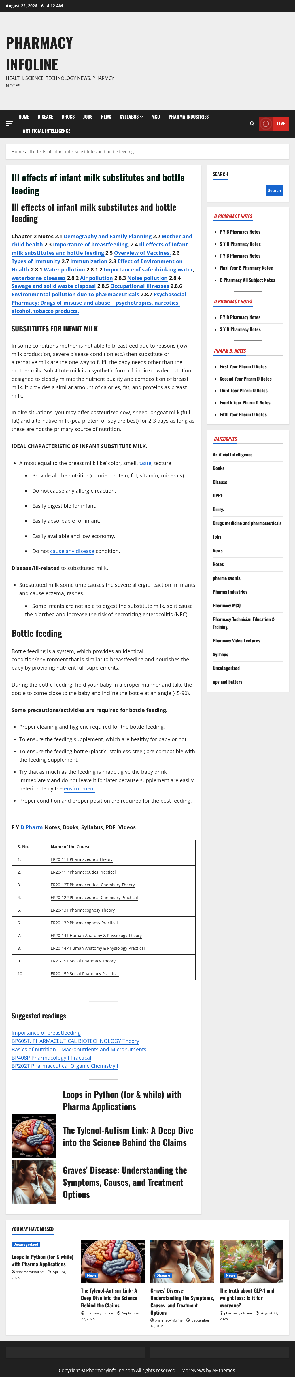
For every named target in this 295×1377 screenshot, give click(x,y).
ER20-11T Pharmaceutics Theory (82, 859)
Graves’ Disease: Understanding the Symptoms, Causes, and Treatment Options (125, 1182)
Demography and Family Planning (108, 236)
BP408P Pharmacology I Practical (51, 1057)
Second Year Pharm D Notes (246, 378)
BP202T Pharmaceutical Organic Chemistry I (65, 1065)
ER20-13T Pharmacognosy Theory (83, 910)
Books (218, 467)
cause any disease (72, 551)
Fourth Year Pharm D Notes (245, 402)
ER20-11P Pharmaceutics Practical (83, 872)
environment (79, 788)
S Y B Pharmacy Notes (240, 243)
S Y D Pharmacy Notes (240, 329)
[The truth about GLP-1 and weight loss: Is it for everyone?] (251, 1261)
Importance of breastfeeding (90, 244)
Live (281, 123)
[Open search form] (252, 123)
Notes (218, 564)
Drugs (68, 116)
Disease (45, 116)
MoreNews (193, 1370)
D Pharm (31, 827)
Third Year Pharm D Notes (244, 390)
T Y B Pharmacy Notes (240, 255)
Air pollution (96, 277)
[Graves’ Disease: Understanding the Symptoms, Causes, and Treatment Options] (182, 1261)
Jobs (87, 116)
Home (23, 116)
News (106, 116)
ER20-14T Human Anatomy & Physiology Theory (96, 935)
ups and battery (227, 681)
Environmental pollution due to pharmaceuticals (75, 294)
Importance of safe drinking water (148, 269)
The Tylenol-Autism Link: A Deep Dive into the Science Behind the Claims (128, 1136)
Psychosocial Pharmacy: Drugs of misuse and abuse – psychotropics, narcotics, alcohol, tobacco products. (99, 302)
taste (145, 463)
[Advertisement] (205, 60)
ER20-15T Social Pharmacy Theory (83, 961)
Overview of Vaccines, (142, 252)
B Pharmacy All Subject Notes (247, 279)
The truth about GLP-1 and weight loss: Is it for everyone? (247, 1298)
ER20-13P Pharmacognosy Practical (84, 923)
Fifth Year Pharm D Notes (243, 414)
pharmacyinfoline (30, 1271)
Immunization (88, 261)
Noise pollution (147, 277)
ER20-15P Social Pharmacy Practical (85, 973)
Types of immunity (36, 261)
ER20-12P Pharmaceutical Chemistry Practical (94, 897)
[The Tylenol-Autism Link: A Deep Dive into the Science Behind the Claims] (113, 1261)
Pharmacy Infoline (39, 52)
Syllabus (129, 116)
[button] (9, 123)
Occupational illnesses (139, 285)
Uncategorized (226, 667)
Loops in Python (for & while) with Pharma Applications (122, 1100)
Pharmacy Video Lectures (236, 640)
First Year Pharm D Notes (243, 366)
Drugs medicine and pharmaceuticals (247, 523)
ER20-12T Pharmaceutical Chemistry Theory (93, 884)
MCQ (156, 116)
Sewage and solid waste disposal (54, 285)
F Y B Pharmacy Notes (240, 231)
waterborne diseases (39, 277)
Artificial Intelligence (46, 130)
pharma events (227, 577)
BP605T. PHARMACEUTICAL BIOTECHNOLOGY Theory (75, 1040)
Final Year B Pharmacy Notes (246, 267)
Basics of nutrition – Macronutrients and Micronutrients (79, 1049)
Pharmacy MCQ (227, 605)
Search (220, 174)
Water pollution (64, 269)
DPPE (218, 495)
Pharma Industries (189, 116)
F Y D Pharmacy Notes (240, 317)
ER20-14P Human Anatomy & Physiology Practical (98, 948)
